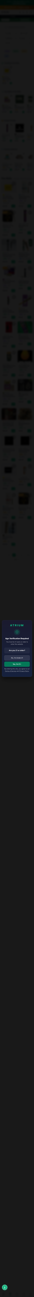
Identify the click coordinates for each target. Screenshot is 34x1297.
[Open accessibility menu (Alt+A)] (4, 1287)
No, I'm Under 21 (17, 658)
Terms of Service (10, 671)
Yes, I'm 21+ (17, 664)
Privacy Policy (24, 671)
